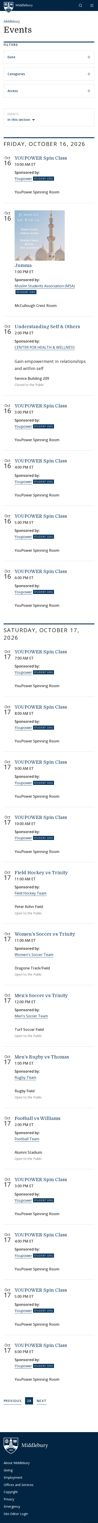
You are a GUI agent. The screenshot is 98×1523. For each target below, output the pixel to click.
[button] (81, 5)
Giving (8, 1470)
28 (30, 1400)
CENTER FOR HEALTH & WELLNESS (45, 347)
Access (13, 91)
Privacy (9, 1499)
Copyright (11, 1492)
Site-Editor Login (16, 1514)
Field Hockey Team (30, 893)
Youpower (23, 178)
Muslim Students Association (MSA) (45, 285)
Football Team (27, 1138)
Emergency (12, 1506)
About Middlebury (17, 1463)
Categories (16, 74)
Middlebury (12, 21)
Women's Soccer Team (34, 954)
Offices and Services (19, 1485)
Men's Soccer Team (31, 1016)
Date (11, 57)
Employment (13, 1477)
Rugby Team (25, 1077)
